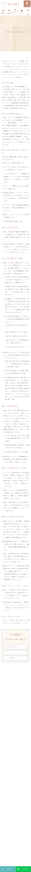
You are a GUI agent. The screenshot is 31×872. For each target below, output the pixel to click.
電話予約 (8, 869)
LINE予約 (24, 869)
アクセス (7, 652)
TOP (3, 53)
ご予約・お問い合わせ (11, 647)
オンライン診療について (12, 658)
